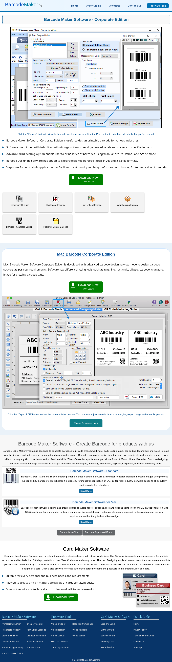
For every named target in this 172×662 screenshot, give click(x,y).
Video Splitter (57, 635)
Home (136, 624)
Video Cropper (58, 624)
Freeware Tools (61, 616)
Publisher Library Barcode (55, 227)
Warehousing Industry (127, 205)
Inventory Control (35, 624)
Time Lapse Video (60, 647)
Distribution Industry (36, 635)
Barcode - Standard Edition (19, 227)
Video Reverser (79, 630)
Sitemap (138, 647)
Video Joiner (78, 635)
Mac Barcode (33, 647)
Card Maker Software (115, 616)
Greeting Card (107, 641)
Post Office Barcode (91, 205)
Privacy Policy (140, 630)
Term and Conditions (144, 635)
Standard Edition (10, 635)
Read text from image (82, 624)
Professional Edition (19, 205)
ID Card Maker (107, 647)
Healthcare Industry (55, 205)
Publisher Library (35, 641)
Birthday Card (107, 630)
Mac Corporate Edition (12, 653)
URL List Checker (59, 641)
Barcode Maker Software (19, 616)
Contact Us (139, 641)
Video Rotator (58, 630)
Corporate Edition (10, 641)
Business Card (108, 635)
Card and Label (108, 624)
